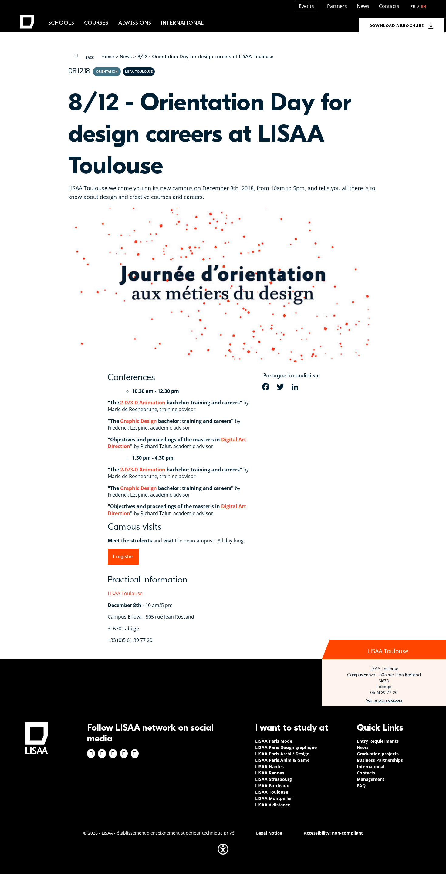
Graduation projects (378, 754)
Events (306, 6)
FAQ (361, 785)
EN (423, 7)
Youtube (135, 753)
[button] (223, 849)
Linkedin (113, 753)
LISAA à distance (272, 805)
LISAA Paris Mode (273, 741)
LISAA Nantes (269, 766)
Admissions (134, 23)
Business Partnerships (380, 760)
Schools (61, 23)
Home (107, 56)
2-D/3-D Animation (142, 402)
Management (370, 779)
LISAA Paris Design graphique (286, 747)
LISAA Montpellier (274, 798)
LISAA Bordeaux (272, 785)
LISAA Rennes (269, 773)
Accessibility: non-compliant (333, 833)
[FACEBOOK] (265, 387)
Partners (337, 6)
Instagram (102, 753)
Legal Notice (269, 833)
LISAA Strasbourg (273, 779)
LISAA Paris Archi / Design (282, 754)
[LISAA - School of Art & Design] (36, 738)
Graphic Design (138, 421)
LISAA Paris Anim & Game (282, 760)
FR (415, 7)
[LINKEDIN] (295, 387)
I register (123, 556)
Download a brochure (396, 25)
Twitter (124, 753)
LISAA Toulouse (125, 593)
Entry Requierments (378, 741)
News (126, 56)
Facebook (91, 753)
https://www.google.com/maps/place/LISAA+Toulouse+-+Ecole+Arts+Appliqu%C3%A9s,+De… (384, 700)
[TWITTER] (280, 387)
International (182, 23)
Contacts (389, 6)
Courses (96, 23)
